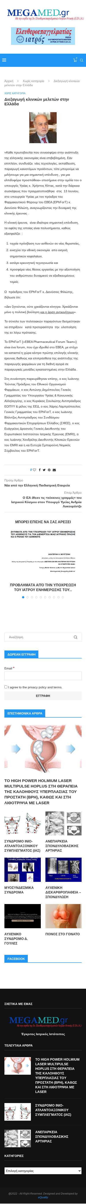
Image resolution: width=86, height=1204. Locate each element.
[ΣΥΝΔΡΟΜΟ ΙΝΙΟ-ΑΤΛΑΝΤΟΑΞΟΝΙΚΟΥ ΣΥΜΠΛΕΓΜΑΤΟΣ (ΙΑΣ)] (22, 823)
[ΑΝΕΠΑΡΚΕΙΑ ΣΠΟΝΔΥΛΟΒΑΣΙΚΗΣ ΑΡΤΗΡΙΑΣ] (63, 823)
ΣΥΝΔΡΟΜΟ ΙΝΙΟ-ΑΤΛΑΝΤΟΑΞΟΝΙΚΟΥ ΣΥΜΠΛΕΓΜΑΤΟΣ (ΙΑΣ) (22, 845)
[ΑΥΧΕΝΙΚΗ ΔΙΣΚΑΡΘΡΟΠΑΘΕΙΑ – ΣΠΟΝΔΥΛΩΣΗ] (63, 870)
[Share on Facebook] (40, 470)
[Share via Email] (54, 470)
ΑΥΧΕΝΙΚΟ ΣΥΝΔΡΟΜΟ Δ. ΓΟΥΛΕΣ (16, 938)
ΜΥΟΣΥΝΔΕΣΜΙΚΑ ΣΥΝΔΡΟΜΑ (19, 890)
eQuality (43, 1197)
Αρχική (8, 81)
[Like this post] (34, 470)
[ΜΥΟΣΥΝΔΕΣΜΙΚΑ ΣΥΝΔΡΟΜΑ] (22, 870)
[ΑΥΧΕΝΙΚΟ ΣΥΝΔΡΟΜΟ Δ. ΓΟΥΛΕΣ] (22, 916)
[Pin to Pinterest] (49, 470)
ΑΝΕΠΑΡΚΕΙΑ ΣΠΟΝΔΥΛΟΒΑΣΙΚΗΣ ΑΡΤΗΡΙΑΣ (62, 845)
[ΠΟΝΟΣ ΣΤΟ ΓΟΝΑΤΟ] (63, 916)
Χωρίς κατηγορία (33, 81)
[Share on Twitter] (44, 470)
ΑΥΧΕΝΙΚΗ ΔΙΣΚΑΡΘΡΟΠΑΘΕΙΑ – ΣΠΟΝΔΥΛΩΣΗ (63, 892)
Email (9, 668)
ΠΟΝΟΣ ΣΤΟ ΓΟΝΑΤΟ (62, 934)
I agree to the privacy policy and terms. (34, 687)
